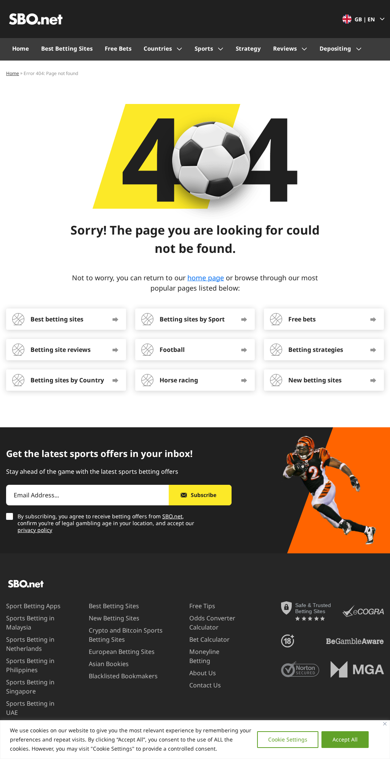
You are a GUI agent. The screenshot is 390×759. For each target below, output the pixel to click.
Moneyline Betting (204, 656)
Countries (158, 48)
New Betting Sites (114, 618)
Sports (204, 48)
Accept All (345, 739)
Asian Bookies (109, 664)
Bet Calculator (209, 639)
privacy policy (35, 530)
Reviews (285, 48)
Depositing (335, 48)
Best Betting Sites (67, 48)
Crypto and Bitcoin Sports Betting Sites (126, 635)
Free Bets (118, 48)
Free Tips (202, 606)
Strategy (248, 48)
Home (20, 48)
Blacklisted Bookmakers (123, 676)
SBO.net (172, 516)
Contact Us (205, 685)
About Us (202, 673)
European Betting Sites (122, 651)
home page (205, 277)
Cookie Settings (287, 739)
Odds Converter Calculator (212, 622)
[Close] (385, 723)
